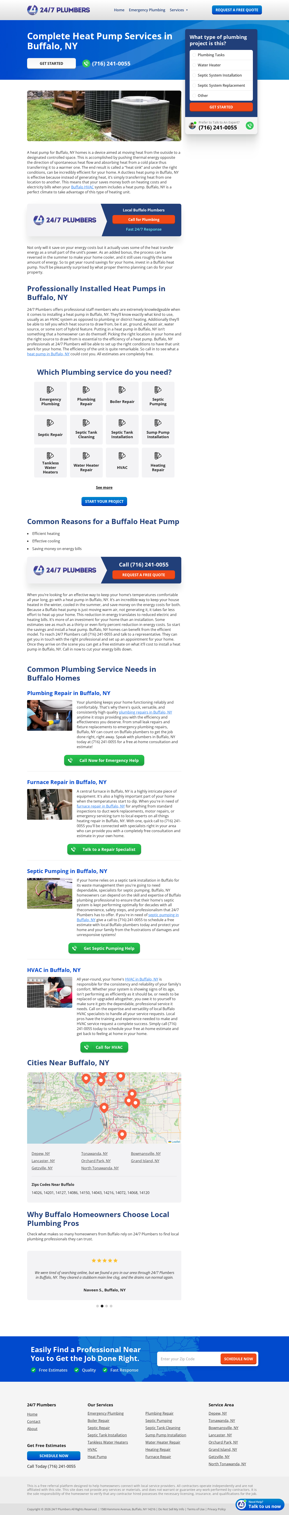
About (32, 1428)
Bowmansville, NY (146, 1153)
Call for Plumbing (143, 219)
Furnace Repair (158, 1456)
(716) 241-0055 (111, 63)
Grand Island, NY (145, 1160)
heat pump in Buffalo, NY (48, 353)
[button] (128, 1101)
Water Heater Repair (162, 1442)
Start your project (104, 501)
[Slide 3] (106, 1306)
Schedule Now (54, 1455)
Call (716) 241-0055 (144, 564)
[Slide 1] (97, 1306)
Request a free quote (237, 9)
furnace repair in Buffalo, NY (101, 806)
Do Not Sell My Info (171, 1509)
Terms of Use (196, 1509)
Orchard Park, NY (96, 1160)
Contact (33, 1421)
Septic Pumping (158, 1420)
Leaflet (175, 1141)
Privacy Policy (216, 1509)
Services (177, 9)
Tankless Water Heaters (108, 1442)
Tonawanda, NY (94, 1153)
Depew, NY (41, 1153)
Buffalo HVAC (82, 187)
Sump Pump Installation (165, 1435)
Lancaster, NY (43, 1160)
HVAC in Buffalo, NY (141, 979)
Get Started (51, 63)
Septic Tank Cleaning (162, 1427)
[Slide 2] (102, 1306)
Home (119, 9)
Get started (221, 107)
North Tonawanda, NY (100, 1168)
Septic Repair (99, 1427)
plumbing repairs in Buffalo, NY (145, 712)
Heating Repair (158, 1449)
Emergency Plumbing (147, 9)
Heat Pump (97, 1456)
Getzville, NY (42, 1168)
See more (104, 487)
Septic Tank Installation (107, 1435)
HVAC (92, 1449)
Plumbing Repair (159, 1413)
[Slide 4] (111, 1306)
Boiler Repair (99, 1420)
